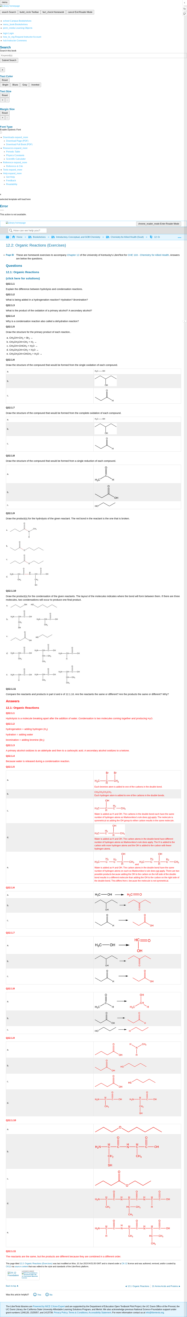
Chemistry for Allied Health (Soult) (127, 237)
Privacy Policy (60, 1312)
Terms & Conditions (78, 1312)
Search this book (8, 51)
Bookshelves (39, 237)
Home (19, 237)
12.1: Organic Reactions (22, 272)
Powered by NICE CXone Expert (49, 1306)
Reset (5, 80)
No (51, 1295)
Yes (39, 1295)
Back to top (11, 1286)
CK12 (8, 1266)
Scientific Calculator (16, 159)
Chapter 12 (73, 255)
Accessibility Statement (100, 1312)
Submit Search (9, 60)
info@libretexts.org (154, 1312)
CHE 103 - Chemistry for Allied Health (148, 255)
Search (11, 230)
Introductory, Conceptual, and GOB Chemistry (78, 237)
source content (21, 1266)
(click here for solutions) (23, 278)
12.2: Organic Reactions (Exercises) (36, 1263)
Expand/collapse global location (179, 236)
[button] (11, 180)
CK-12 (125, 1263)
